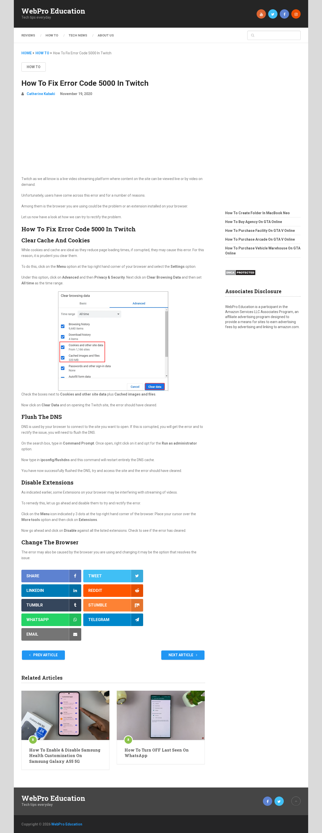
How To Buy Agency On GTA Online (253, 222)
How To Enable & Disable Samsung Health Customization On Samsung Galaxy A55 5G (64, 755)
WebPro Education (53, 11)
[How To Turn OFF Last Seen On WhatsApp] (161, 715)
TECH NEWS (78, 35)
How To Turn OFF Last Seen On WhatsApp (157, 752)
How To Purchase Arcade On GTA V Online (260, 239)
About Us (106, 35)
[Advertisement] (113, 138)
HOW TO (52, 35)
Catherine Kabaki (41, 94)
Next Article (181, 655)
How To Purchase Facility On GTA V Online (260, 231)
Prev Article (45, 655)
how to (34, 67)
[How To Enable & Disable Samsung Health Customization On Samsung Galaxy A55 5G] (65, 715)
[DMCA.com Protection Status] (240, 277)
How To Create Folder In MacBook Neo (257, 213)
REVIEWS (28, 35)
